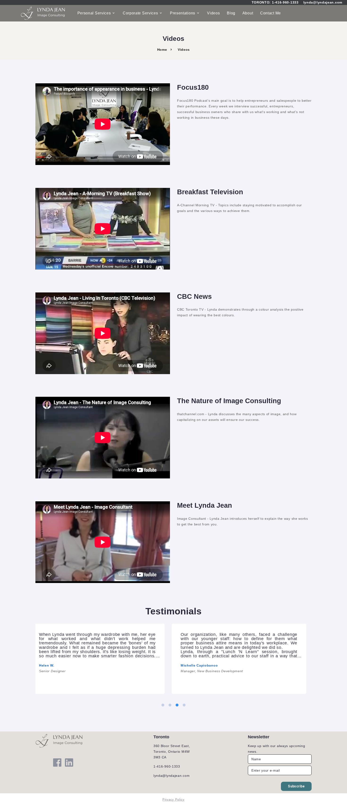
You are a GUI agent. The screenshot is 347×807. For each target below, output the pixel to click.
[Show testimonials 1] (163, 705)
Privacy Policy (173, 799)
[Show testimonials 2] (170, 705)
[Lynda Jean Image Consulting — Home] (43, 13)
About (247, 13)
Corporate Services (140, 13)
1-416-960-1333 (166, 766)
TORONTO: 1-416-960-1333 (275, 2)
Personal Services (94, 13)
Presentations (182, 13)
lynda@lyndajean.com (322, 2)
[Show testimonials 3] (177, 705)
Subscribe (296, 786)
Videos (213, 13)
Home (162, 49)
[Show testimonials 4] (184, 705)
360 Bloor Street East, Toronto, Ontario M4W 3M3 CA (171, 751)
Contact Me (270, 13)
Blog (231, 13)
